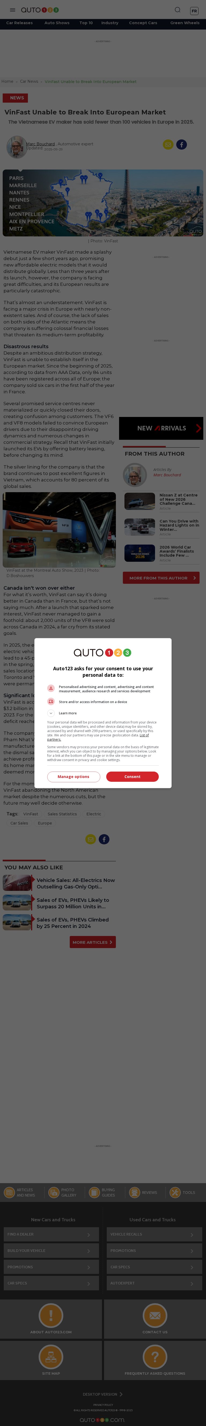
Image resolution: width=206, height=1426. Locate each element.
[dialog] (103, 713)
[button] (103, 713)
